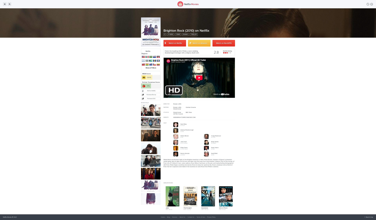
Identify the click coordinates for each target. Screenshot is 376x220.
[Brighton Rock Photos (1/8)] (151, 110)
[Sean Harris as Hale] (220, 150)
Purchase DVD (151, 98)
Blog (168, 217)
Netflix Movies (7, 217)
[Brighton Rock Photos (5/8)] (151, 161)
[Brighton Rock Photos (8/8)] (151, 199)
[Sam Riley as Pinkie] (189, 127)
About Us (182, 217)
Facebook (371, 4)
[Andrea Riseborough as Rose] (189, 132)
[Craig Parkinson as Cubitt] (220, 138)
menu (5, 4)
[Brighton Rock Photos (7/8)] (151, 186)
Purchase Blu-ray (151, 94)
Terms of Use (201, 217)
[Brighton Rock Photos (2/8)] (151, 123)
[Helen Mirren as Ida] (189, 138)
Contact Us (190, 217)
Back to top (369, 217)
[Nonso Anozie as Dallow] (189, 156)
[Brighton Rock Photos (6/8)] (151, 174)
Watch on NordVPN (223, 43)
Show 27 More (151, 68)
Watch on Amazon (200, 43)
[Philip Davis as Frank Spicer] (189, 150)
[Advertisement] (220, 115)
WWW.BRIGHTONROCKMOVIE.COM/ (184, 117)
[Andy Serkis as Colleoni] (220, 144)
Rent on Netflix (151, 90)
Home (163, 217)
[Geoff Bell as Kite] (220, 156)
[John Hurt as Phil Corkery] (189, 144)
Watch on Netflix (175, 43)
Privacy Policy (211, 217)
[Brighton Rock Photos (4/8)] (151, 148)
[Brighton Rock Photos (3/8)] (151, 135)
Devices (174, 217)
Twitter (367, 4)
